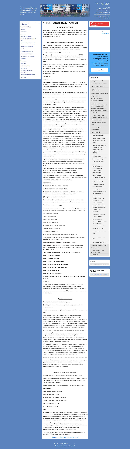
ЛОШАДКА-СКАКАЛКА (98, 135)
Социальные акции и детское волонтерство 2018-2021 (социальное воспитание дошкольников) (99, 222)
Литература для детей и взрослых (99, 93)
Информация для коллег (97, 127)
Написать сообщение (99, 70)
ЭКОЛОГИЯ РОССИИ (98, 228)
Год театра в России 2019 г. (99, 242)
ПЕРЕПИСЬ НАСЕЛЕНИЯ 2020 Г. (99, 245)
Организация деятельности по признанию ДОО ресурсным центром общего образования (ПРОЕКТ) (99, 149)
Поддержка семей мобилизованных (95, 89)
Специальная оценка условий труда (98, 123)
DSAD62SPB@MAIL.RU (104, 12)
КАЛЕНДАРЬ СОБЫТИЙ (97, 81)
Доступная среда (95, 96)
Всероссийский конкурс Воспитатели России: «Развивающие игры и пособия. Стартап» (98, 183)
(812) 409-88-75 (106, 4)
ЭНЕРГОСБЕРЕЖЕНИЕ (97, 120)
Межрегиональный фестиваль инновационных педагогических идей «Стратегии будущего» (99, 158)
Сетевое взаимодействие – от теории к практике (99, 215)
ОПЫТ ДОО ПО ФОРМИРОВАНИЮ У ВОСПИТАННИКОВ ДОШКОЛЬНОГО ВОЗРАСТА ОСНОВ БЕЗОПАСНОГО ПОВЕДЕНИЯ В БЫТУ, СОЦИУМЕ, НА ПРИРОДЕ (99, 171)
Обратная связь (95, 129)
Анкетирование (95, 247)
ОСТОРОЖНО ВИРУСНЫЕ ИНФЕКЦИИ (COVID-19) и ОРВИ (99, 116)
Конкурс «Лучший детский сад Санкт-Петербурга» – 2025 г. (99, 140)
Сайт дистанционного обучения (99, 274)
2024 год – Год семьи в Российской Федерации (97, 99)
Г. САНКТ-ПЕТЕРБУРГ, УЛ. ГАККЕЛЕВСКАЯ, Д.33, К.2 (103, 9)
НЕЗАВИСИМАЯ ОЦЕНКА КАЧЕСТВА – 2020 (97, 251)
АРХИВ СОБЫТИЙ (95, 132)
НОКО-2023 (94, 113)
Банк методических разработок (98, 83)
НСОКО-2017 (94, 255)
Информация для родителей (98, 86)
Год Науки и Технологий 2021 (98, 237)
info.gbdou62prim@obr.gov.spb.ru (102, 14)
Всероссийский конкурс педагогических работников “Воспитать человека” (99, 191)
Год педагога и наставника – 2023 (99, 232)
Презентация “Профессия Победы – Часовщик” (65, 437)
